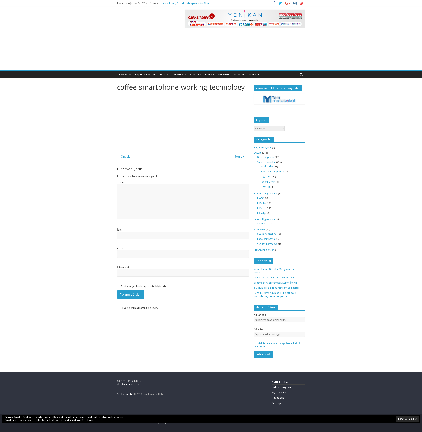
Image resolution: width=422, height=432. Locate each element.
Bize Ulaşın (278, 397)
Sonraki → (241, 156)
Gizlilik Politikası (280, 382)
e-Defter (239, 74)
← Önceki (124, 156)
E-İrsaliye (262, 213)
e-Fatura (195, 74)
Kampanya (180, 74)
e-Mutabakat (264, 223)
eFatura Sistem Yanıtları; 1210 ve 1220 (274, 277)
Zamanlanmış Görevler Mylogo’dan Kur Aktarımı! (187, 3)
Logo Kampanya (266, 238)
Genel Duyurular (265, 157)
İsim (119, 229)
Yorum (120, 182)
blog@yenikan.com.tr (128, 384)
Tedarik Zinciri (267, 181)
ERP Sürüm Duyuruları (272, 171)
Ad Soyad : (260, 314)
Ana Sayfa (125, 74)
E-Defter (261, 203)
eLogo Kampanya (266, 233)
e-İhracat (254, 74)
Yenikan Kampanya (267, 243)
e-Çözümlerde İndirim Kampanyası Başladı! (276, 287)
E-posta (121, 248)
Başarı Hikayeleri (145, 74)
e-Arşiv (209, 74)
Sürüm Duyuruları (266, 162)
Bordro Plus (266, 166)
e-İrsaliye (224, 74)
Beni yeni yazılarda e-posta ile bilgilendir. (144, 286)
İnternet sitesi (125, 267)
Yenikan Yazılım (125, 394)
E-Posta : (259, 329)
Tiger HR (265, 186)
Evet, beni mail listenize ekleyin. (140, 307)
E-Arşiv (260, 197)
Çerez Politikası (88, 420)
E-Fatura (261, 208)
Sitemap (276, 403)
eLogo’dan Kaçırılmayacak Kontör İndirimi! (276, 282)
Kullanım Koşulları (281, 387)
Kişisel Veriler (279, 392)
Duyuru (165, 74)
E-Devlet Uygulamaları (265, 193)
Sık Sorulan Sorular (264, 249)
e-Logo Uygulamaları (265, 219)
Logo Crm (265, 176)
